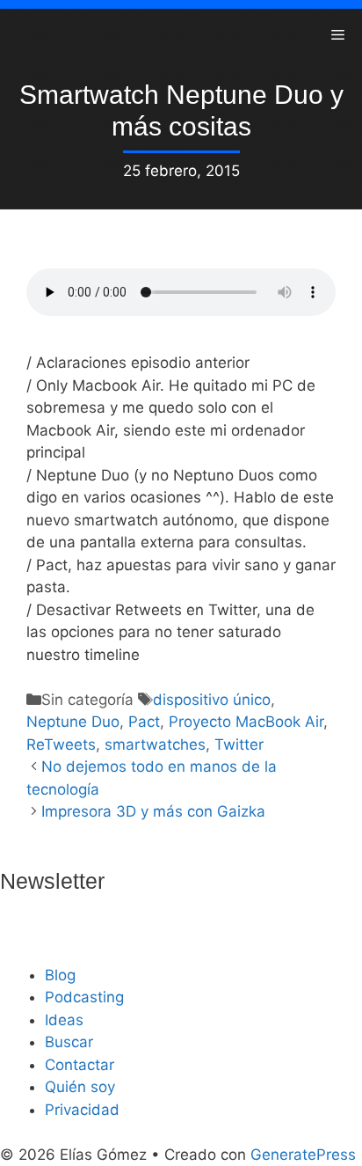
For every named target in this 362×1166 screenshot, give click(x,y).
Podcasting (84, 997)
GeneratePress (303, 1154)
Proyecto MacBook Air (246, 721)
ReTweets (61, 744)
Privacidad (82, 1109)
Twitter (239, 744)
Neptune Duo (72, 721)
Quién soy (80, 1087)
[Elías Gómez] (26, 35)
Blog (60, 975)
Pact (144, 721)
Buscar (69, 1042)
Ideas (64, 1020)
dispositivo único (212, 699)
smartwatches (155, 744)
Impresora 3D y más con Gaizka (153, 811)
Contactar (79, 1065)
